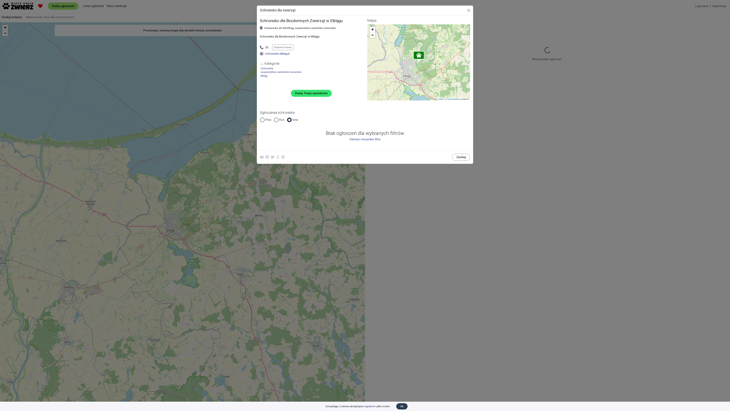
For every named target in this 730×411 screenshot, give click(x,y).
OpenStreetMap (453, 99)
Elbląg (264, 75)
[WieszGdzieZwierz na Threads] (278, 157)
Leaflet (440, 99)
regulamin (369, 406)
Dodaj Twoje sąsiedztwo (311, 93)
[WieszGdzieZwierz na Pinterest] (283, 157)
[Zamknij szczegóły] (469, 10)
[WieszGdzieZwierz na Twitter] (272, 157)
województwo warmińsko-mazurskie (281, 72)
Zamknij (461, 157)
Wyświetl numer (283, 47)
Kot (281, 120)
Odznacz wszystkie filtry (365, 139)
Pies (268, 120)
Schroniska (267, 68)
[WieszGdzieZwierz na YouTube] (262, 157)
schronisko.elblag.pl (277, 53)
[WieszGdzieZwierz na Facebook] (267, 157)
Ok (401, 406)
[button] (419, 56)
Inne (295, 120)
